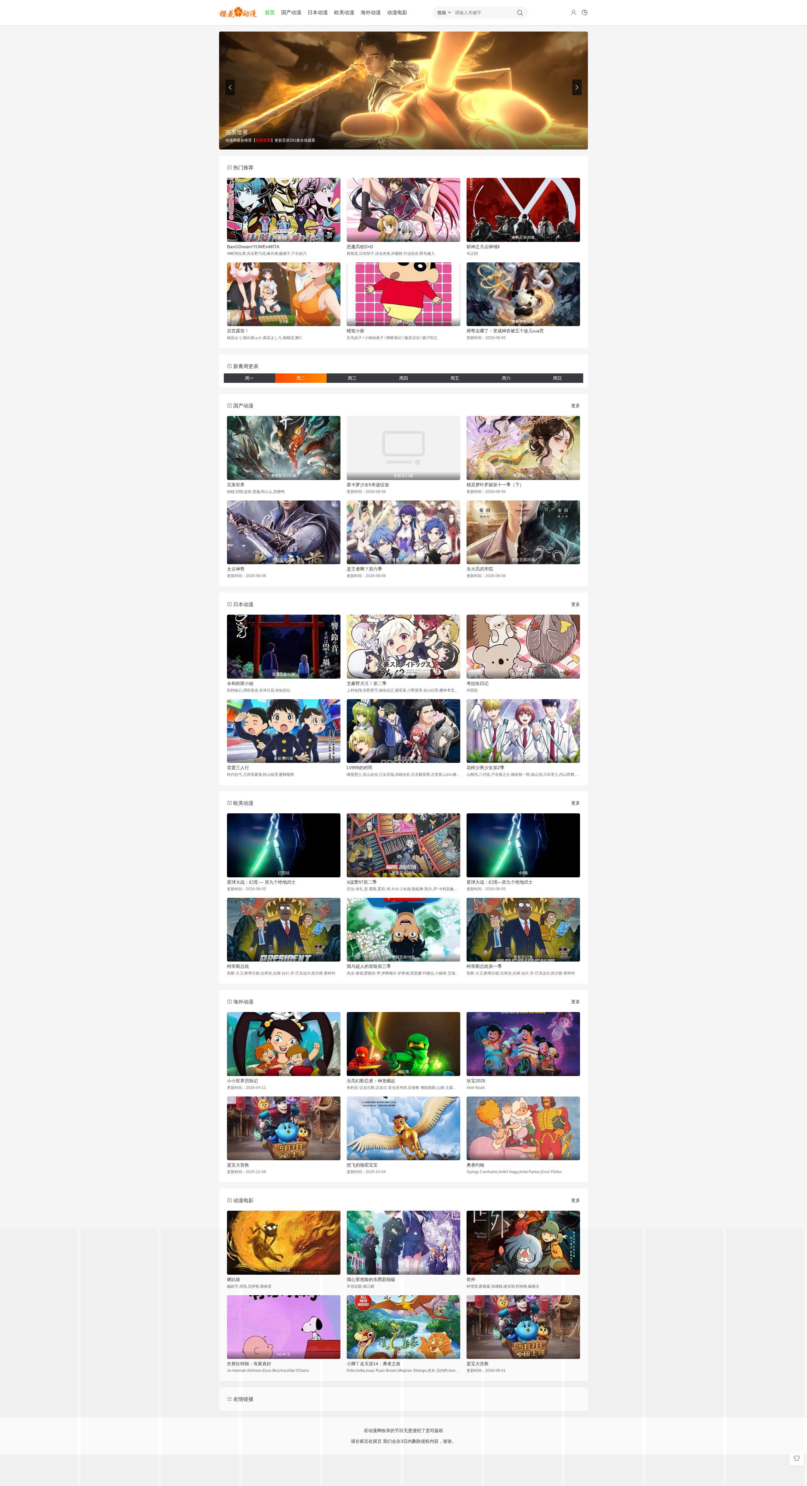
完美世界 (236, 484)
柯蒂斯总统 (238, 966)
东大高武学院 (480, 568)
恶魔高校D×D (360, 246)
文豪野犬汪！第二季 (366, 683)
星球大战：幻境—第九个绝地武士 (500, 882)
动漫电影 (397, 12)
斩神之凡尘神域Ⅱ (483, 246)
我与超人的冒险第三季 (369, 966)
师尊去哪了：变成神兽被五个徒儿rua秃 (505, 330)
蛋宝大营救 (238, 1164)
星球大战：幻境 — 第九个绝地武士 (261, 882)
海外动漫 (371, 12)
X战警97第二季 (362, 882)
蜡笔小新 (355, 330)
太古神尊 (236, 568)
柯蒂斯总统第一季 (484, 966)
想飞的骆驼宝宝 (362, 1164)
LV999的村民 (360, 767)
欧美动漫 (344, 12)
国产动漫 (291, 12)
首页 (270, 12)
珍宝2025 (476, 1080)
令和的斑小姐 (240, 683)
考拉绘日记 (478, 683)
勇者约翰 (475, 1164)
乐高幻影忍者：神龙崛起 (371, 1080)
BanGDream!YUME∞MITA (253, 246)
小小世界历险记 (242, 1080)
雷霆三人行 (238, 767)
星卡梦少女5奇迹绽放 (368, 484)
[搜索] (520, 13)
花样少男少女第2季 (485, 767)
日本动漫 (318, 12)
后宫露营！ (238, 330)
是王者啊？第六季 (364, 568)
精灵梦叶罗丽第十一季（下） (495, 484)
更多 (575, 405)
